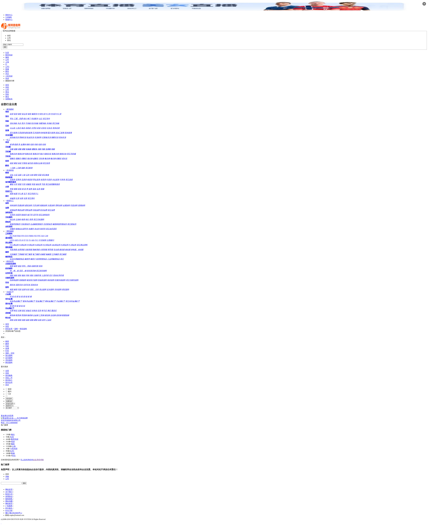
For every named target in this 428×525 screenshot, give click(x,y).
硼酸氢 (34, 149)
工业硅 (48, 320)
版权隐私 (8, 499)
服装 (7, 57)
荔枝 (34, 189)
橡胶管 (34, 114)
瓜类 (38, 189)
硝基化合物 (37, 163)
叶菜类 (49, 180)
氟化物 (53, 158)
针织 (27, 289)
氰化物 (47, 158)
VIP (9, 394)
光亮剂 (12, 215)
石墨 (11, 311)
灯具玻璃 (21, 133)
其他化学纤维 (58, 275)
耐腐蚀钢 (65, 315)
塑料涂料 (58, 205)
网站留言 (8, 503)
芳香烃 (24, 163)
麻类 (15, 266)
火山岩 (12, 128)
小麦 (23, 175)
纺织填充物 (31, 271)
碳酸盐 (12, 158)
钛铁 (39, 320)
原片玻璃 (13, 133)
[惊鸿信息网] (11, 29)
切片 (51, 275)
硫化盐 (64, 158)
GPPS (12, 240)
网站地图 (8, 501)
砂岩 (39, 128)
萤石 (23, 311)
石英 (39, 311)
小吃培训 (8, 76)
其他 (40, 266)
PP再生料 (30, 245)
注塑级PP (50, 240)
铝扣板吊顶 (14, 137)
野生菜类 (36, 180)
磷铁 (35, 320)
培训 (7, 78)
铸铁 (11, 320)
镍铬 (31, 320)
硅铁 (15, 320)
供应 (7, 87)
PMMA (31, 236)
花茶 (25, 198)
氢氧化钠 (13, 154)
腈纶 (19, 275)
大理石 (34, 128)
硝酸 (19, 149)
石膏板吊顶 (46, 137)
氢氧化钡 (62, 154)
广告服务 (8, 506)
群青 (31, 219)
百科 (7, 94)
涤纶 (11, 275)
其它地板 (55, 123)
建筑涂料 (28, 205)
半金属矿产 (60, 301)
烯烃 (15, 163)
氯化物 (30, 158)
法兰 (40, 119)
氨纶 (23, 275)
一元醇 (12, 168)
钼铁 (23, 320)
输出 (13, 434)
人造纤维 (45, 275)
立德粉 (18, 219)
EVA (26, 236)
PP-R (21, 240)
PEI (35, 236)
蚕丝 (19, 266)
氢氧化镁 (28, 154)
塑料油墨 (28, 210)
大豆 (15, 175)
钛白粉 (12, 219)
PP (24, 240)
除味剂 (24, 215)
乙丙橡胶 (55, 254)
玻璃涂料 (81, 205)
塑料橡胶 (10, 231)
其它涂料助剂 (44, 215)
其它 (62, 259)
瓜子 (25, 194)
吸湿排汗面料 (32, 280)
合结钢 (53, 315)
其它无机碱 (71, 154)
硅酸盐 (59, 158)
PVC (36, 240)
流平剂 (35, 215)
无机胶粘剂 (25, 224)
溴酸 (39, 149)
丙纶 (27, 275)
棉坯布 (12, 285)
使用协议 (8, 496)
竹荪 (23, 184)
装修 (7, 69)
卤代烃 (30, 163)
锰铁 (27, 320)
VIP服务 (8, 17)
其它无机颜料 (38, 219)
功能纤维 (37, 275)
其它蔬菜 (69, 180)
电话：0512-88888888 (9, 423)
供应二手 (8, 378)
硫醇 (23, 168)
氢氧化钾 (21, 154)
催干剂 (30, 215)
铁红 (27, 219)
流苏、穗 (22, 271)
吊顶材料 (37, 137)
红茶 (17, 198)
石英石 (43, 128)
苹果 (11, 189)
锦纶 (15, 275)
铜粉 (28, 144)
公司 (7, 60)
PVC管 (58, 114)
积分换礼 (8, 508)
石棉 (19, 311)
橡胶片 (33, 259)
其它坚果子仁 (33, 194)
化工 (8, 140)
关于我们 (8, 492)
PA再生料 (38, 245)
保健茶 (12, 198)
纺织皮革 (10, 261)
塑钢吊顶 (22, 137)
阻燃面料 (22, 280)
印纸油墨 (36, 210)
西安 (7, 71)
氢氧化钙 (36, 154)
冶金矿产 (10, 292)
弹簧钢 (24, 315)
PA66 (19, 236)
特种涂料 (13, 205)
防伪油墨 (43, 210)
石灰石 (49, 128)
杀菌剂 (31, 229)
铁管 (15, 114)
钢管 (19, 114)
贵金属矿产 (40, 301)
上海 (7, 62)
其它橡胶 (62, 254)
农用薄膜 (21, 250)
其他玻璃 (68, 133)
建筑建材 (10, 109)
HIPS (17, 240)
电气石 (44, 311)
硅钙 (43, 320)
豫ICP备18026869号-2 (13, 513)
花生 (11, 175)
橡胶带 (27, 259)
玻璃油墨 (13, 210)
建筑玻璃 (28, 133)
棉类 (11, 266)
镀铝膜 (67, 250)
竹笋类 (62, 180)
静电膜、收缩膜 (77, 250)
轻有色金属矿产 (16, 301)
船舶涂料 (43, 205)
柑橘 (42, 189)
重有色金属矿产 (29, 301)
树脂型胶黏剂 (15, 224)
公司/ (7, 67)
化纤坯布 (26, 285)
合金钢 (35, 315)
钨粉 (36, 144)
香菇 (19, 184)
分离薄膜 (43, 250)
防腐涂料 (21, 205)
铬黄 (23, 219)
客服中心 (8, 20)
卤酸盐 (35, 158)
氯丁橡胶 (36, 254)
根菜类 (30, 180)
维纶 (31, 275)
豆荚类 (18, 180)
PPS (22, 236)
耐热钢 (12, 315)
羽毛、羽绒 (26, 266)
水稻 (31, 175)
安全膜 (56, 250)
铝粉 (32, 144)
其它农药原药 (51, 229)
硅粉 (44, 144)
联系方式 (8, 494)
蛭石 (15, 311)
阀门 (29, 119)
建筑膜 (62, 250)
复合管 (24, 114)
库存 (7, 385)
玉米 (27, 175)
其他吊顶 (62, 137)
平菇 (43, 184)
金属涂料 (66, 205)
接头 (25, 119)
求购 (7, 476)
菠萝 (30, 189)
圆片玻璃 (51, 133)
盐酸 (11, 149)
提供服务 (8, 375)
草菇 (33, 184)
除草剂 (42, 229)
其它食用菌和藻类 (52, 184)
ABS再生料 (56, 245)
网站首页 (8, 489)
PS (30, 240)
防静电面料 (14, 280)
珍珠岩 (34, 311)
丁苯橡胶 (21, 254)
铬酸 (53, 149)
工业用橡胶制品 (53, 259)
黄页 (7, 97)
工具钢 (41, 315)
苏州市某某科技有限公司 (11, 420)
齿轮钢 (59, 315)
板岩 (23, 128)
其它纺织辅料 (41, 271)
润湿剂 (18, 215)
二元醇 (18, 168)
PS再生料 (22, 245)
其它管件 (46, 119)
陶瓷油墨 (21, 210)
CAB (46, 236)
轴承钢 (30, 315)
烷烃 (11, 163)
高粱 (39, 175)
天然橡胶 (13, 254)
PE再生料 (64, 245)
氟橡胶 (48, 254)
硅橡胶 (42, 254)
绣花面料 (65, 289)
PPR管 (53, 114)
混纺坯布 (19, 285)
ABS (32, 240)
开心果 (20, 194)
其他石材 (56, 128)
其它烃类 (46, 163)
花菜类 (12, 180)
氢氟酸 (28, 149)
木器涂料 (51, 205)
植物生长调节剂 (22, 229)
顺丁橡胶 (28, 254)
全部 (7, 371)
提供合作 (8, 382)
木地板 (49, 123)
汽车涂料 (36, 205)
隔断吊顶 (54, 137)
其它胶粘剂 (71, 224)
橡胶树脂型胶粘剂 (60, 224)
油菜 (19, 175)
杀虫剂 (37, 229)
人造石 (18, 128)
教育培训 (8, 55)
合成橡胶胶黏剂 (36, 224)
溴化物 (41, 158)
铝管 (11, 114)
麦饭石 (28, 311)
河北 (7, 74)
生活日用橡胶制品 (17, 259)
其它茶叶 (31, 198)
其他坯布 (34, 285)
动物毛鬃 (34, 266)
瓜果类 (24, 180)
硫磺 (16, 144)
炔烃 (19, 163)
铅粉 (40, 144)
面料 (16, 329)
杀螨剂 (12, 229)
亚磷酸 (48, 149)
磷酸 (23, 149)
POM (14, 236)
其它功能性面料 (72, 280)
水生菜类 (55, 180)
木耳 (15, 184)
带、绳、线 (14, 271)
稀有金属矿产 (50, 301)
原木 (23, 123)
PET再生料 (47, 245)
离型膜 (50, 250)
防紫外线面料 (60, 280)
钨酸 (43, 149)
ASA (42, 236)
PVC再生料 (14, 245)
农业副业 (10, 170)
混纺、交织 (34, 289)
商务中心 (8, 15)
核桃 (11, 194)
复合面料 (42, 289)
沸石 (49, 311)
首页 (7, 85)
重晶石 (54, 311)
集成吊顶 (30, 137)
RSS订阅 (8, 510)
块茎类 (43, 180)
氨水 (42, 154)
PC (11, 236)
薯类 (35, 175)
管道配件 (34, 119)
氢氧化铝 (47, 154)
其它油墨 (51, 210)
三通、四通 (18, 119)
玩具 (7, 53)
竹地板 (28, 123)
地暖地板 (42, 123)
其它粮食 (45, 175)
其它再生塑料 (82, 245)
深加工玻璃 (59, 133)
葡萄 (15, 189)
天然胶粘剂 (47, 224)
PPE (39, 236)
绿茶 (21, 198)
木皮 (19, 123)
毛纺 (19, 289)
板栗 (15, 194)
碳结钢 (47, 315)
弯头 (11, 119)
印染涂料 (74, 205)
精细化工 (10, 201)
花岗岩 (28, 128)
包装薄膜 (13, 250)
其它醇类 (29, 168)
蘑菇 (11, 184)
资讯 (7, 92)
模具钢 (18, 315)
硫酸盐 (18, 158)
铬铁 (19, 320)
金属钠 (23, 144)
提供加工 (8, 380)
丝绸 (23, 289)
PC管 (48, 114)
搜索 (5, 47)
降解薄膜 (36, 250)
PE (27, 240)
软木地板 (34, 123)
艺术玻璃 (36, 133)
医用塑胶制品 (41, 259)
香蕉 (19, 189)
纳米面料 (50, 280)
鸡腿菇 (28, 184)
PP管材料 (42, 240)
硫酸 (15, 149)
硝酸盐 (24, 158)
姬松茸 (38, 184)
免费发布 (8, 99)
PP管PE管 (41, 114)
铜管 (29, 114)
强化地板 (13, 123)
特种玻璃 (43, 133)
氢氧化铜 (55, 154)
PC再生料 (72, 245)
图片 (10, 391)
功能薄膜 (28, 250)
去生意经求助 (38, 460)
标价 (10, 389)
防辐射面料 (42, 280)
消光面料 (58, 289)
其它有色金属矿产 (73, 301)
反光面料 (50, 289)
